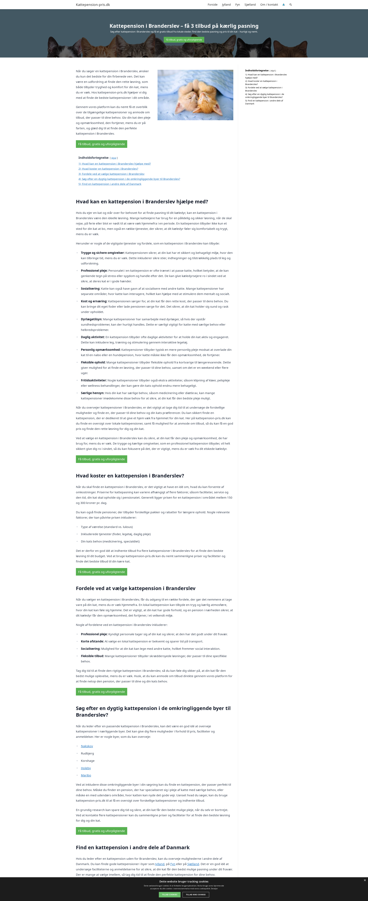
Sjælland (250, 4)
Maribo (86, 775)
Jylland (226, 4)
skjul (113, 157)
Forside (212, 4)
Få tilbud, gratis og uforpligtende (184, 39)
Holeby (86, 768)
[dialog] (184, 889)
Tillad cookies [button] (169, 894)
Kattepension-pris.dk (93, 4)
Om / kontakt (269, 4)
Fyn (237, 4)
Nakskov (87, 746)
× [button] (365, 880)
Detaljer (214, 888)
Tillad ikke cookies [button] (196, 894)
